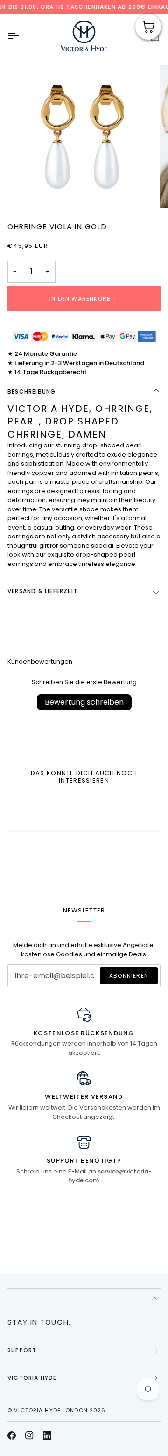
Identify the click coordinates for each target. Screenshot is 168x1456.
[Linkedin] (47, 1435)
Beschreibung (31, 392)
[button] (84, 1298)
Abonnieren (128, 976)
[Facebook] (11, 1435)
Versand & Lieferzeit (42, 591)
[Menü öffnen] (21, 36)
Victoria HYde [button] (32, 1378)
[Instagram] (29, 1435)
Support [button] (21, 1350)
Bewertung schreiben (84, 702)
